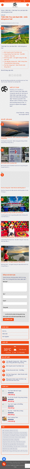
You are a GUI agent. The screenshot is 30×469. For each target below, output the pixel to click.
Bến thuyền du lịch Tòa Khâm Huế (13, 52)
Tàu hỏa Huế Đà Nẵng (8, 446)
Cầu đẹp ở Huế (23, 435)
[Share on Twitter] (15, 75)
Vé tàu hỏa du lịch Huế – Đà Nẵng (15, 370)
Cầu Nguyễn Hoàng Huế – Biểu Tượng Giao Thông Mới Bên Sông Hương (16, 362)
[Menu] (2, 5)
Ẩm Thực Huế (24, 451)
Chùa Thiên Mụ (23, 432)
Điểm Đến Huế (6, 448)
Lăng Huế (16, 439)
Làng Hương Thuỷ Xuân (8, 439)
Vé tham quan (17, 446)
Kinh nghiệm (22, 437)
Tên (4, 294)
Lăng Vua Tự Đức (6, 441)
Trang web (5, 307)
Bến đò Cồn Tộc (13, 430)
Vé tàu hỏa (24, 446)
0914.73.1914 (6, 1)
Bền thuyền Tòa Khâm (8, 432)
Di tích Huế (11, 437)
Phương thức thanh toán (20, 462)
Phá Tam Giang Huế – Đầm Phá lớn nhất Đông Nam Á (16, 375)
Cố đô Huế (5, 437)
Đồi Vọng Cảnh (16, 451)
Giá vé (16, 437)
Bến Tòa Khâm (6, 430)
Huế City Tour (15, 23)
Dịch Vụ (4, 331)
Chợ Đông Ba (6, 435)
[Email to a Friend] (17, 75)
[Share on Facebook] (12, 75)
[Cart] (27, 5)
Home (2, 10)
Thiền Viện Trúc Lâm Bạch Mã (14, 82)
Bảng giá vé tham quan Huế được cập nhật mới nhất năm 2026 (16, 379)
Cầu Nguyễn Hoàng (14, 435)
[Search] (24, 1)
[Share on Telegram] (20, 75)
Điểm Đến (8, 10)
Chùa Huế (16, 432)
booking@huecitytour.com (15, 1)
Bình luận (5, 281)
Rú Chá (13, 441)
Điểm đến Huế (22, 80)
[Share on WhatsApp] (10, 75)
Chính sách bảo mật (15, 463)
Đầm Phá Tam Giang (7, 451)
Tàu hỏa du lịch (20, 444)
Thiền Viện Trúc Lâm (20, 441)
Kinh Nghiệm (5, 336)
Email (4, 300)
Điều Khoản (9, 462)
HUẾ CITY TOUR (14, 465)
